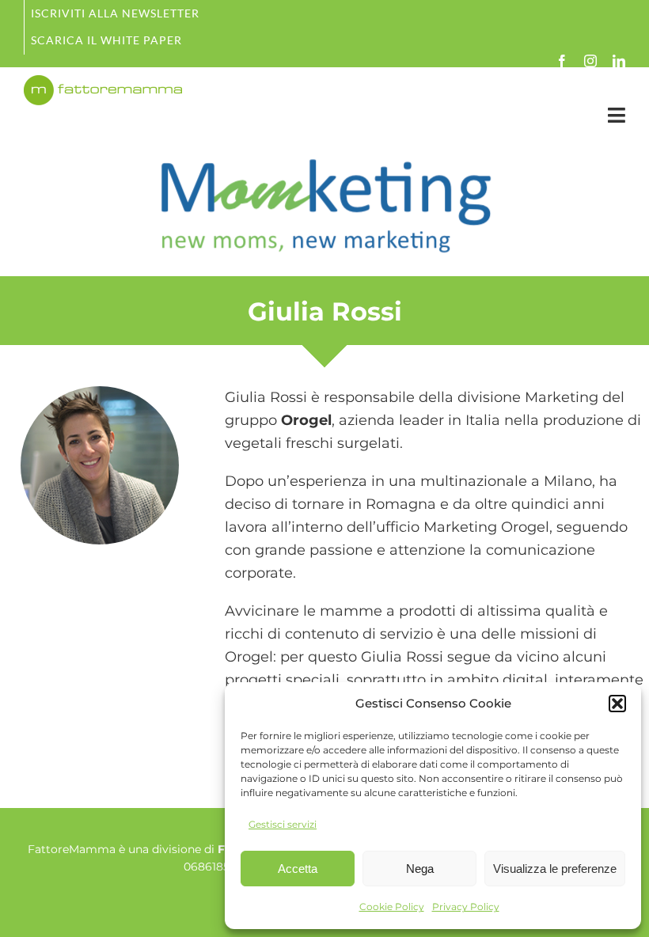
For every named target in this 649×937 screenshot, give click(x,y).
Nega (420, 868)
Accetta (297, 868)
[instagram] (590, 61)
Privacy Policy (465, 906)
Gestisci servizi (283, 824)
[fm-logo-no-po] (103, 82)
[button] (617, 703)
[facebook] (562, 61)
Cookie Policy (391, 906)
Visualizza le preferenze (555, 868)
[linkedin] (619, 61)
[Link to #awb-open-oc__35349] (616, 115)
